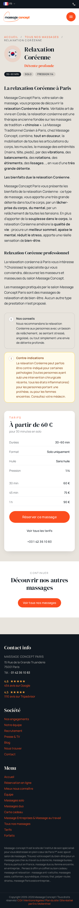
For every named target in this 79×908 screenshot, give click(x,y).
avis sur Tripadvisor (19, 696)
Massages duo (14, 806)
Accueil (11, 37)
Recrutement (13, 731)
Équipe (8, 794)
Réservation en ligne (17, 783)
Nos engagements (16, 719)
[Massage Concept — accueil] (16, 17)
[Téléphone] (74, 4)
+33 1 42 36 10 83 (39, 542)
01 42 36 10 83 (20, 672)
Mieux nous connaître (18, 788)
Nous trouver (13, 748)
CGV (20, 900)
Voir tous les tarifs (39, 531)
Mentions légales (34, 900)
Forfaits (9, 835)
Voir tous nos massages (39, 603)
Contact (10, 754)
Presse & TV (12, 737)
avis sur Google (17, 685)
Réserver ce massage (39, 517)
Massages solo (14, 800)
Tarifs (8, 830)
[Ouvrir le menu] (71, 16)
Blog (7, 742)
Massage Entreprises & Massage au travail (32, 818)
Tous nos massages (42, 37)
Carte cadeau (13, 812)
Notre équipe (13, 725)
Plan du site (52, 900)
